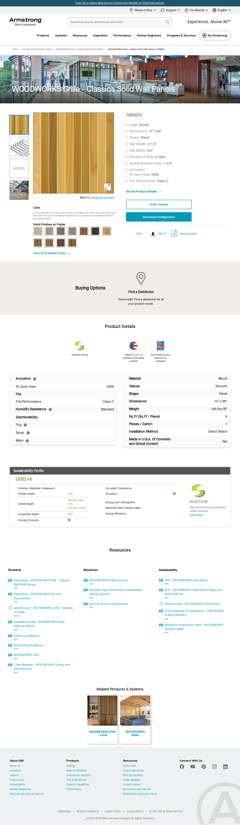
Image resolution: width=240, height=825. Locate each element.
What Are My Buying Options (27, 794)
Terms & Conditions (87, 811)
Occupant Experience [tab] (119, 488)
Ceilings (71, 766)
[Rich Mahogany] (60, 243)
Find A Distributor (133, 770)
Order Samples (131, 780)
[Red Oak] (49, 243)
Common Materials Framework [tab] (36, 488)
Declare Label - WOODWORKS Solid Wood (192, 604)
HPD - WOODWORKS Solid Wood (186, 580)
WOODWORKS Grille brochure (108, 580)
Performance (74, 789)
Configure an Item (102, 197)
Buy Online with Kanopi (136, 789)
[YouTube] (193, 766)
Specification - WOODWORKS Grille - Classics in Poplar (43, 610)
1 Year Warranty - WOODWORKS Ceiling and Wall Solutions (42, 667)
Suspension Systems (78, 775)
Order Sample (159, 204)
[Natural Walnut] (38, 243)
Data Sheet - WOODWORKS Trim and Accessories (37, 596)
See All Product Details (142, 191)
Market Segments (20, 789)
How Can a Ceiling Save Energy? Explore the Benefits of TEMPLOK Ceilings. (120, 3)
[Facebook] (182, 766)
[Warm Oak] (72, 243)
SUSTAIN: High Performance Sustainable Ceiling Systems (115, 592)
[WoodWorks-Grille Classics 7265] (19, 146)
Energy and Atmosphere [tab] (120, 502)
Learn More (196, 515)
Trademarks (64, 811)
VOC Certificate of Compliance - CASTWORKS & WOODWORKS (194, 613)
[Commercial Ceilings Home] (26, 22)
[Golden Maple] (106, 231)
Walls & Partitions (76, 770)
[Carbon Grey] (60, 231)
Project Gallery (131, 784)
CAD (139, 234)
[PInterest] (203, 766)
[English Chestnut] (83, 231)
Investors (15, 770)
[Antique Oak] (38, 231)
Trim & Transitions (76, 780)
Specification (188, 234)
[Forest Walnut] (95, 231)
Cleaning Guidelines (26, 636)
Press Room (17, 780)
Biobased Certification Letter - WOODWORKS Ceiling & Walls (194, 627)
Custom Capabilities (77, 784)
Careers (14, 775)
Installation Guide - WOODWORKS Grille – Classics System (40, 624)
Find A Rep (129, 766)
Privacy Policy (135, 811)
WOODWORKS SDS (26, 655)
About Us (15, 766)
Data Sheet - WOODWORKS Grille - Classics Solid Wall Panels (42, 582)
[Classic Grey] (72, 231)
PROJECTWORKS (133, 775)
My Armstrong (217, 35)
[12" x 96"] (19, 168)
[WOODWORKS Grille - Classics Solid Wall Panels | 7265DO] (19, 124)
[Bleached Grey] (49, 231)
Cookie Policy (113, 811)
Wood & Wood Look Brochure (108, 604)
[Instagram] (214, 766)
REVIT (162, 234)
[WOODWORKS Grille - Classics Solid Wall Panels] (19, 190)
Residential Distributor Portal (140, 794)
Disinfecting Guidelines (28, 645)
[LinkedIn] (225, 766)
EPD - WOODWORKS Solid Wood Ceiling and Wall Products (193, 592)
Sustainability (17, 784)
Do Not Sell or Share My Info (165, 811)
